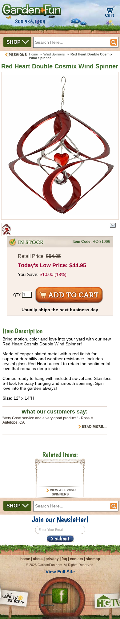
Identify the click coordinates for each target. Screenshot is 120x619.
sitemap (93, 559)
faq (64, 559)
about (38, 559)
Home (33, 54)
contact (76, 559)
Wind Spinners (54, 54)
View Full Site (60, 571)
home (25, 559)
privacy (52, 559)
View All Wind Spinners (62, 492)
